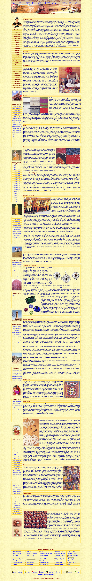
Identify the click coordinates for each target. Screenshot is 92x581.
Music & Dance (44, 555)
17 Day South (17, 229)
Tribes (69, 560)
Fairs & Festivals (31, 559)
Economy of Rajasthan (32, 557)
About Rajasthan (17, 551)
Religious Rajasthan (60, 559)
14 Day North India (17, 233)
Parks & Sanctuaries (45, 557)
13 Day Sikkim (17, 235)
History (42, 551)
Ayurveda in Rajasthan (18, 559)
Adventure (15, 555)
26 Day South (17, 223)
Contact (35, 572)
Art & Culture (16, 557)
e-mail (21, 572)
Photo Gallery (44, 559)
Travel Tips (71, 557)
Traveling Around (72, 559)
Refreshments (17, 466)
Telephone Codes (72, 553)
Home (14, 572)
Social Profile (71, 551)
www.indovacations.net (46, 574)
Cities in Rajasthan (17, 562)
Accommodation (17, 553)
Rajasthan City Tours (45, 560)
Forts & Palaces (31, 560)
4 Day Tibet (16, 243)
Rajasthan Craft (44, 562)
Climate (15, 564)
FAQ (59, 572)
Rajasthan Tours (59, 551)
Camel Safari (16, 560)
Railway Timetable (16, 485)
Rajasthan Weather (60, 555)
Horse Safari (30, 564)
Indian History (17, 452)
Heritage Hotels (30, 562)
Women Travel (72, 562)
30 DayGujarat (16, 221)
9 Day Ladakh (17, 239)
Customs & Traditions (32, 553)
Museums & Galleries (46, 553)
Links (78, 572)
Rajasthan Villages (60, 553)
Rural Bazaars (58, 562)
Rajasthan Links (44, 564)
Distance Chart (30, 555)
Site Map (70, 572)
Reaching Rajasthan (60, 557)
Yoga (69, 564)
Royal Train (58, 560)
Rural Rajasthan (59, 564)
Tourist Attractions (73, 555)
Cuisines (29, 551)
